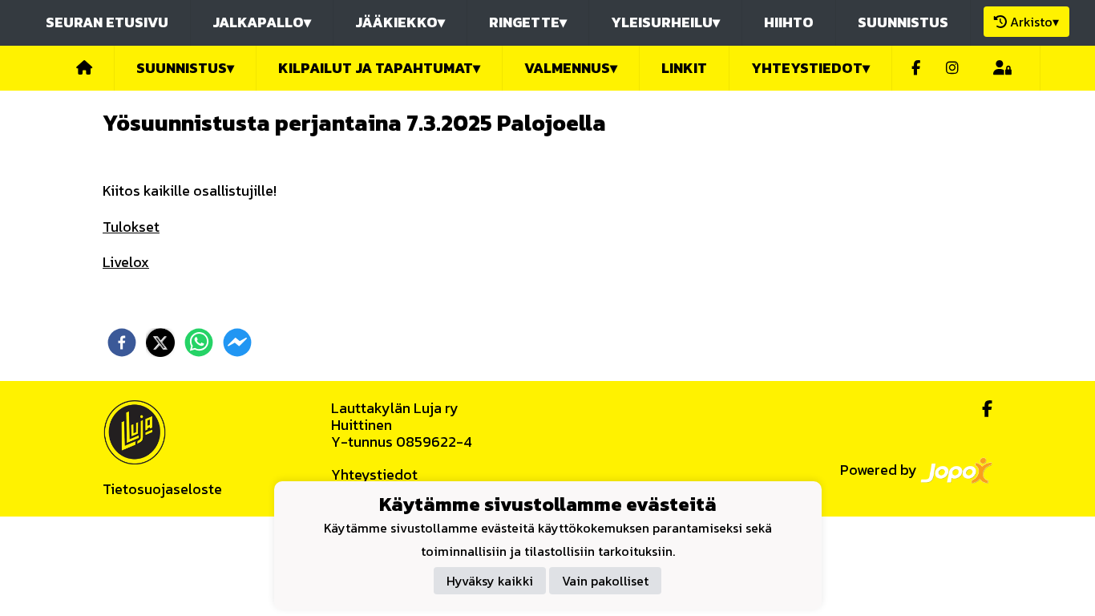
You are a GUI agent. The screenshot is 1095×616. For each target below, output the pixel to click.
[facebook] (121, 342)
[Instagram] (952, 68)
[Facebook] (916, 68)
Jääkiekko (400, 22)
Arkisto (1034, 21)
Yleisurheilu (665, 22)
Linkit (684, 68)
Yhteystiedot (374, 474)
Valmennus (570, 68)
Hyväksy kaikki (489, 580)
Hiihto (789, 22)
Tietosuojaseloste (162, 489)
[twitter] (160, 342)
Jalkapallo (261, 22)
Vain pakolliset (605, 580)
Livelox (126, 262)
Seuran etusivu (107, 22)
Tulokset (131, 226)
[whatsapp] (198, 342)
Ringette (528, 22)
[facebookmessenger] (237, 342)
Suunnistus (903, 22)
